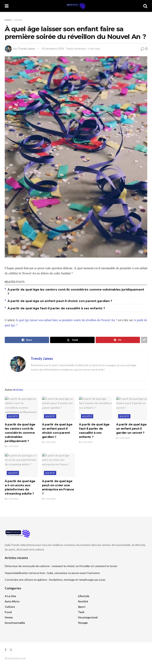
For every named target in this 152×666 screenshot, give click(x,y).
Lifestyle (83, 596)
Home (8, 19)
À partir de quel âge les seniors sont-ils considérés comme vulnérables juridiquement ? (20, 432)
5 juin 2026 (50, 442)
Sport (82, 606)
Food (8, 612)
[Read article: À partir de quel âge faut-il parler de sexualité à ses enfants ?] (95, 408)
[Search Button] (145, 6)
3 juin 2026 (124, 438)
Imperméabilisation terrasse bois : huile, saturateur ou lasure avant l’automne (52, 573)
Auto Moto (12, 601)
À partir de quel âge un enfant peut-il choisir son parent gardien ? (60, 301)
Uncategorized (88, 617)
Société (18, 19)
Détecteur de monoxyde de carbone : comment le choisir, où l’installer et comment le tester (61, 566)
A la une (10, 596)
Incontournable (15, 622)
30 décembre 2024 (53, 48)
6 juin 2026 (12, 446)
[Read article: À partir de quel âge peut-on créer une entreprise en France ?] (58, 465)
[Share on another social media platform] (144, 340)
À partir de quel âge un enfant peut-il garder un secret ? (131, 428)
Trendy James (26, 48)
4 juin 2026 (87, 442)
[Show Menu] (7, 6)
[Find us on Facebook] (6, 650)
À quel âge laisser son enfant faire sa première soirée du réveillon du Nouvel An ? (66, 320)
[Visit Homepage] (76, 6)
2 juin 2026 (12, 499)
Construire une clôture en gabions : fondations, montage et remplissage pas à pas (55, 579)
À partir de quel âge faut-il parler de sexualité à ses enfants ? (56, 308)
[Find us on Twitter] (10, 650)
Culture (10, 606)
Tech (81, 612)
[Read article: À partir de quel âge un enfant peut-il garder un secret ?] (132, 408)
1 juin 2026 (50, 499)
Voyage (83, 622)
